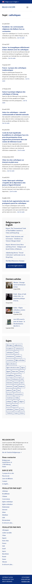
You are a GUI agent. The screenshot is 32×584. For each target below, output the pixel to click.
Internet (16, 383)
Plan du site (5, 476)
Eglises (23, 367)
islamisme (9, 386)
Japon (4, 551)
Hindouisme (5, 507)
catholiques (10, 352)
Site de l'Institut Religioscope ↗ (12, 452)
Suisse (17, 409)
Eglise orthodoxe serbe (13, 367)
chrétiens (18, 356)
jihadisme (21, 386)
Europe (22, 371)
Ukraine (22, 413)
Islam (4, 512)
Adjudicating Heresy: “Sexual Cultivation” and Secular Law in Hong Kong (15, 255)
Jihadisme (5, 515)
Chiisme (4, 496)
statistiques (10, 409)
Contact (4, 481)
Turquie (16, 413)
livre (19, 390)
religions (21, 401)
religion (15, 401)
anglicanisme (18, 345)
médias (17, 398)
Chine (16, 352)
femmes (18, 375)
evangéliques (10, 375)
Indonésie (9, 383)
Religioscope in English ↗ (12, 2)
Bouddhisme (6, 494)
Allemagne (9, 345)
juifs (15, 390)
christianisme (10, 356)
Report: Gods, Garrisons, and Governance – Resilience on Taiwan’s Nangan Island (14, 239)
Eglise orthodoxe (11, 364)
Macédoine (10, 394)
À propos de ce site (8, 473)
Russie (8, 405)
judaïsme (9, 390)
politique (9, 401)
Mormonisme (6, 520)
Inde (22, 379)
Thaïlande (9, 413)
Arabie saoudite (7, 533)
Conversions (6, 499)
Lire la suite (20, 38)
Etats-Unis (15, 371)
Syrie (22, 409)
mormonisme (18, 394)
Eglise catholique (20, 360)
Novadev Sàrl (26, 581)
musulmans (10, 398)
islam (21, 383)
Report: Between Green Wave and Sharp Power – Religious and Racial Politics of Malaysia (16, 247)
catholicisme (19, 349)
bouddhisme (10, 349)
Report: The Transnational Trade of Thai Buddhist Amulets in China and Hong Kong (16, 230)
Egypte (8, 371)
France (8, 379)
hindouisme (15, 379)
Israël (15, 386)
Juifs (3, 517)
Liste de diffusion (7, 478)
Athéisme (5, 491)
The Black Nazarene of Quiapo (15, 261)
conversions (10, 360)
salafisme (14, 405)
